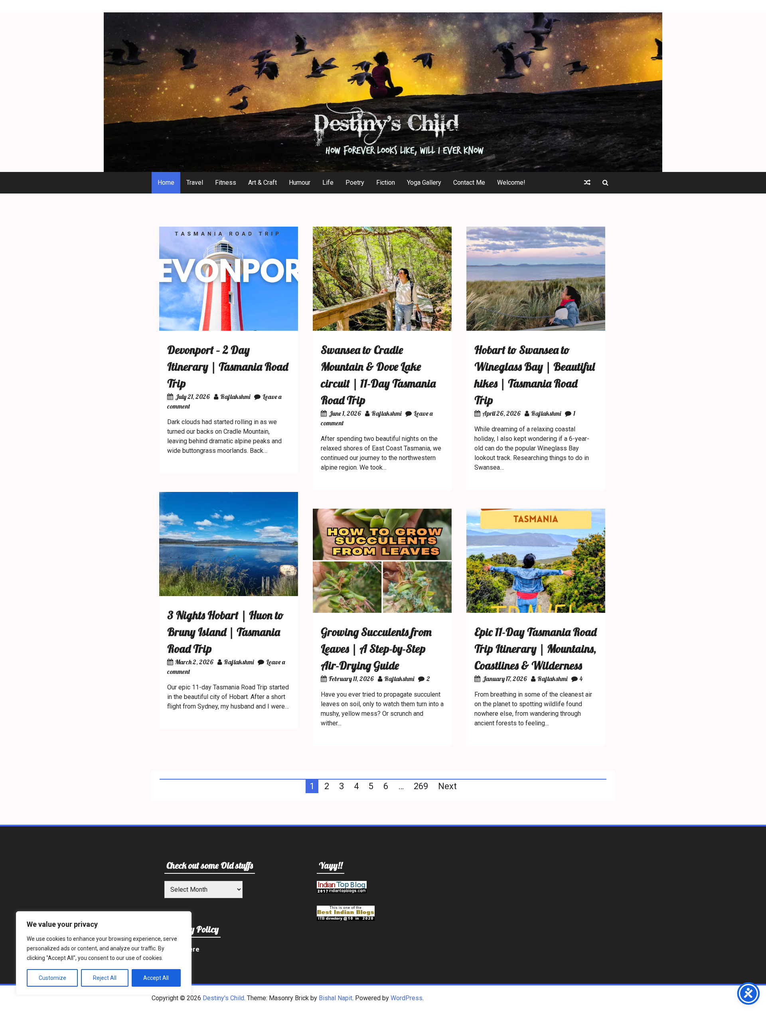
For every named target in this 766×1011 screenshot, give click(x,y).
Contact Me (469, 182)
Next (447, 786)
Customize (52, 978)
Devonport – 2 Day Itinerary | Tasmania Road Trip (227, 366)
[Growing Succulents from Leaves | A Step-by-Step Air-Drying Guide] (382, 610)
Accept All (156, 978)
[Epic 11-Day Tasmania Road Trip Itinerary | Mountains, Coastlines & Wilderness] (535, 610)
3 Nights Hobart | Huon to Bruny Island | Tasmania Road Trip (225, 632)
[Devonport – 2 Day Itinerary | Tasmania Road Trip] (228, 328)
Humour (299, 182)
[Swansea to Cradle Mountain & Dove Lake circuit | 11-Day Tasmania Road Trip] (382, 328)
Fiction (385, 182)
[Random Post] (587, 183)
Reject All (104, 978)
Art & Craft (262, 182)
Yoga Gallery (424, 182)
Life (328, 182)
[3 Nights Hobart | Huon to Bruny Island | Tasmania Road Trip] (228, 594)
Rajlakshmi (235, 397)
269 (421, 786)
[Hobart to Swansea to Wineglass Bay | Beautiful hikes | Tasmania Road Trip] (535, 328)
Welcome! (511, 182)
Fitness (225, 182)
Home (166, 182)
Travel (194, 182)
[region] (104, 953)
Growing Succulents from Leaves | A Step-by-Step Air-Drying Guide (376, 648)
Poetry (354, 182)
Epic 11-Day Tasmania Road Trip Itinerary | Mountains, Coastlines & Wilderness (535, 648)
